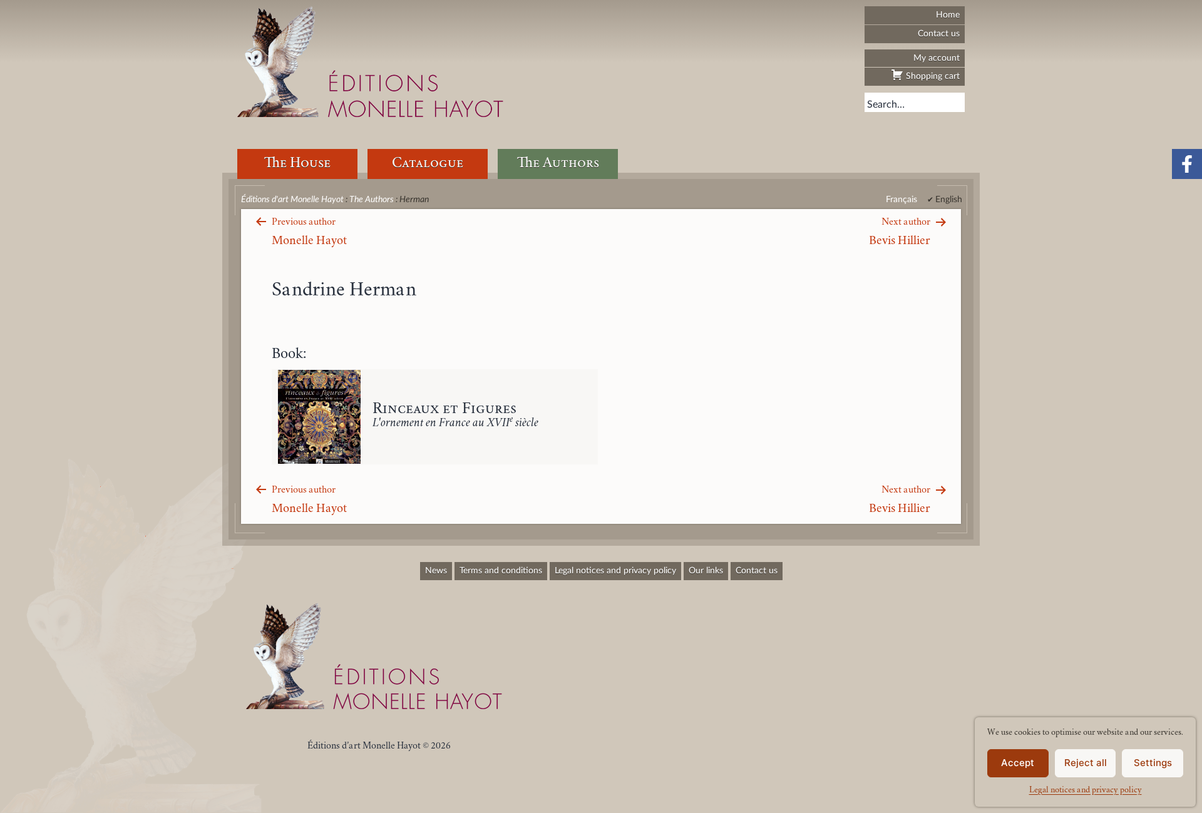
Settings (1153, 763)
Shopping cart (931, 76)
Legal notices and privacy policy (1085, 790)
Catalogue (427, 163)
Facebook (1187, 164)
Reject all (1085, 763)
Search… (886, 105)
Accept (1017, 763)
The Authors (558, 163)
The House (297, 163)
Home (948, 14)
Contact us (939, 33)
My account (936, 58)
